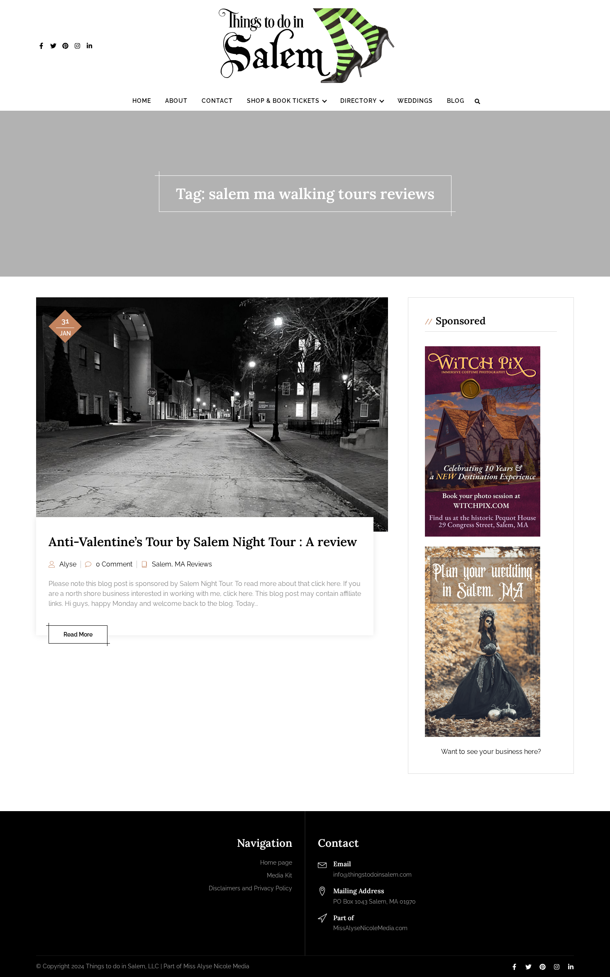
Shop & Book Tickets (283, 100)
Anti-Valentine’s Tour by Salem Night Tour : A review (203, 541)
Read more (78, 634)
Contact (217, 100)
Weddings (415, 100)
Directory (358, 100)
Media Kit (279, 875)
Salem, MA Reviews (182, 564)
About (176, 100)
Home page (276, 862)
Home (141, 100)
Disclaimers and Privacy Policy (250, 888)
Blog (455, 100)
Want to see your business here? (491, 752)
